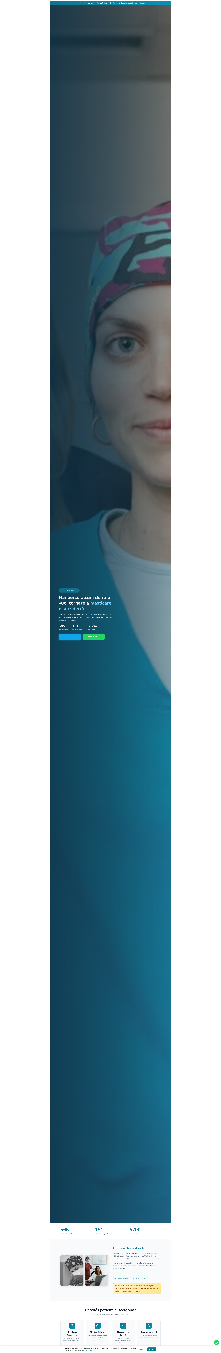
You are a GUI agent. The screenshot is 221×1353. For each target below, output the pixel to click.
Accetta (151, 1349)
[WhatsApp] (216, 1342)
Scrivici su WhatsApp (93, 637)
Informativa (88, 1350)
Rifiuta (142, 1349)
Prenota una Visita (70, 637)
